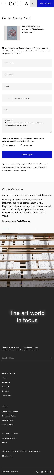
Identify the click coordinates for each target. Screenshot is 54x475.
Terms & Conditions (41, 164)
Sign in (23, 170)
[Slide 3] (45, 229)
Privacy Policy (43, 167)
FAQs (4, 442)
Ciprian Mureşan (31, 26)
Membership (7, 456)
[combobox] (7, 98)
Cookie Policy (7, 424)
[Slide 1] (9, 229)
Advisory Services (9, 438)
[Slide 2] (27, 229)
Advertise (6, 382)
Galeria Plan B (28, 33)
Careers (5, 391)
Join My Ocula (46, 4)
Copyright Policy (8, 416)
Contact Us (6, 395)
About (4, 378)
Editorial (5, 387)
